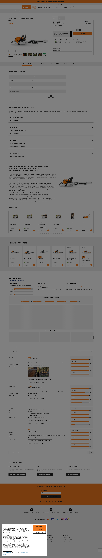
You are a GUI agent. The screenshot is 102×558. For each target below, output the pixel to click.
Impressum (5, 554)
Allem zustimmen (39, 526)
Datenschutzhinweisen (7, 552)
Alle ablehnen (39, 529)
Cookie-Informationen (24, 552)
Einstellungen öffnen (39, 532)
